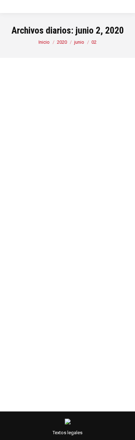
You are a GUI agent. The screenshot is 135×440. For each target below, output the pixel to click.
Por (40, 266)
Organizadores (31, 258)
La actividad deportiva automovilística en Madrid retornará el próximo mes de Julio (66, 207)
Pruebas (57, 258)
